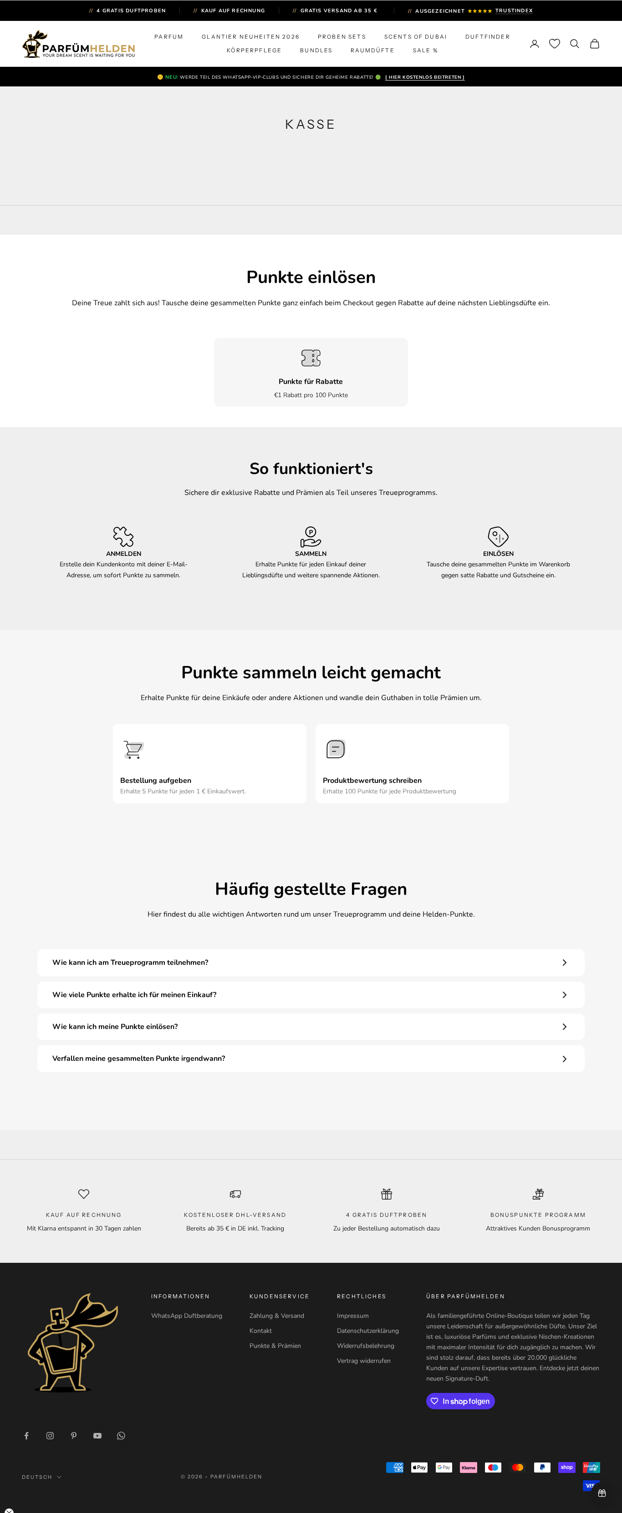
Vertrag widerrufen (364, 1361)
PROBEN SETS (342, 36)
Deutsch (37, 1477)
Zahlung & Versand (277, 1315)
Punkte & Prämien (275, 1346)
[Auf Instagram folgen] (50, 1435)
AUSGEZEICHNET (470, 11)
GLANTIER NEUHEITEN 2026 (251, 36)
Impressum (353, 1315)
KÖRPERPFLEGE (254, 50)
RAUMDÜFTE (372, 50)
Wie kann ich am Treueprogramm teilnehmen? (130, 963)
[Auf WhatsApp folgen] (121, 1435)
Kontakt (261, 1330)
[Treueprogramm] (602, 1493)
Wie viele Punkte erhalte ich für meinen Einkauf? (134, 995)
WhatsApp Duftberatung (186, 1315)
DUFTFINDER (487, 36)
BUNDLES (316, 50)
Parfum (169, 36)
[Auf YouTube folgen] (97, 1435)
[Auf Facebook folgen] (26, 1435)
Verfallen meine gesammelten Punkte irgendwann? (138, 1059)
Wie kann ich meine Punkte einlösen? (115, 1027)
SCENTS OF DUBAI (415, 36)
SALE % (425, 50)
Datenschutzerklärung (368, 1330)
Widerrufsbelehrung (365, 1346)
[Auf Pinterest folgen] (73, 1435)
